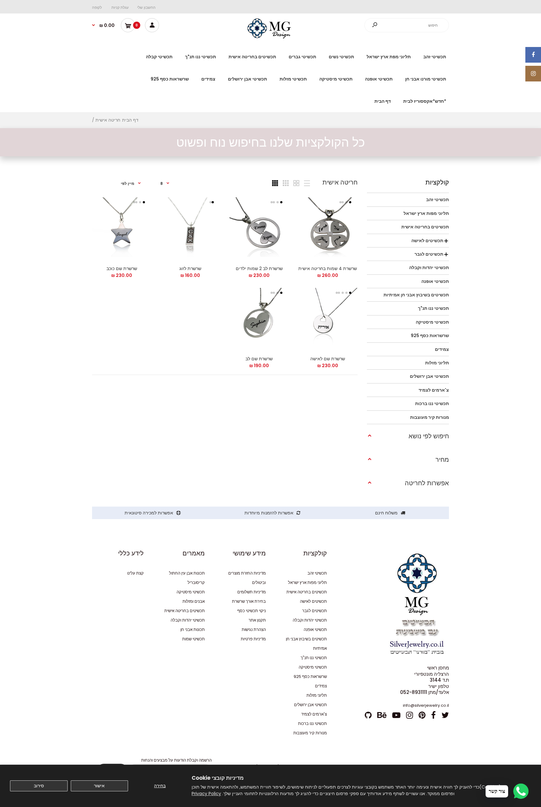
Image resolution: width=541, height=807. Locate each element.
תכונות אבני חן (192, 630)
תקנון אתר (257, 620)
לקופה (97, 7)
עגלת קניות (120, 7)
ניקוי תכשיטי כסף (251, 611)
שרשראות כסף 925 (310, 676)
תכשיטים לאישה (313, 601)
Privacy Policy (206, 793)
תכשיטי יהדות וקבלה (310, 620)
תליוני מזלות (317, 695)
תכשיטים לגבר (314, 611)
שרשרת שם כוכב (121, 268)
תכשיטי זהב (317, 573)
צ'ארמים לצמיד (314, 714)
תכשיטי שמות (193, 639)
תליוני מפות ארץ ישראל (307, 583)
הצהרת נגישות (254, 630)
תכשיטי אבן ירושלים (310, 705)
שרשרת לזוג (190, 268)
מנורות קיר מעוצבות (310, 733)
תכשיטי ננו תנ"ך (314, 658)
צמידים (321, 686)
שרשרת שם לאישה (327, 359)
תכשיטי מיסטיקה (313, 667)
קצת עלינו (135, 573)
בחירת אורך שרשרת (249, 601)
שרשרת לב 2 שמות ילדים (258, 268)
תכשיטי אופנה (315, 630)
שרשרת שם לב (259, 359)
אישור (99, 786)
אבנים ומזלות (194, 601)
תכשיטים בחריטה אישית (306, 592)
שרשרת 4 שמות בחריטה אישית (327, 268)
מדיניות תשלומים (251, 592)
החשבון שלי (146, 7)
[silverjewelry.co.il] (270, 37)
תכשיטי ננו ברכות (312, 723)
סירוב (39, 786)
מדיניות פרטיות (253, 639)
